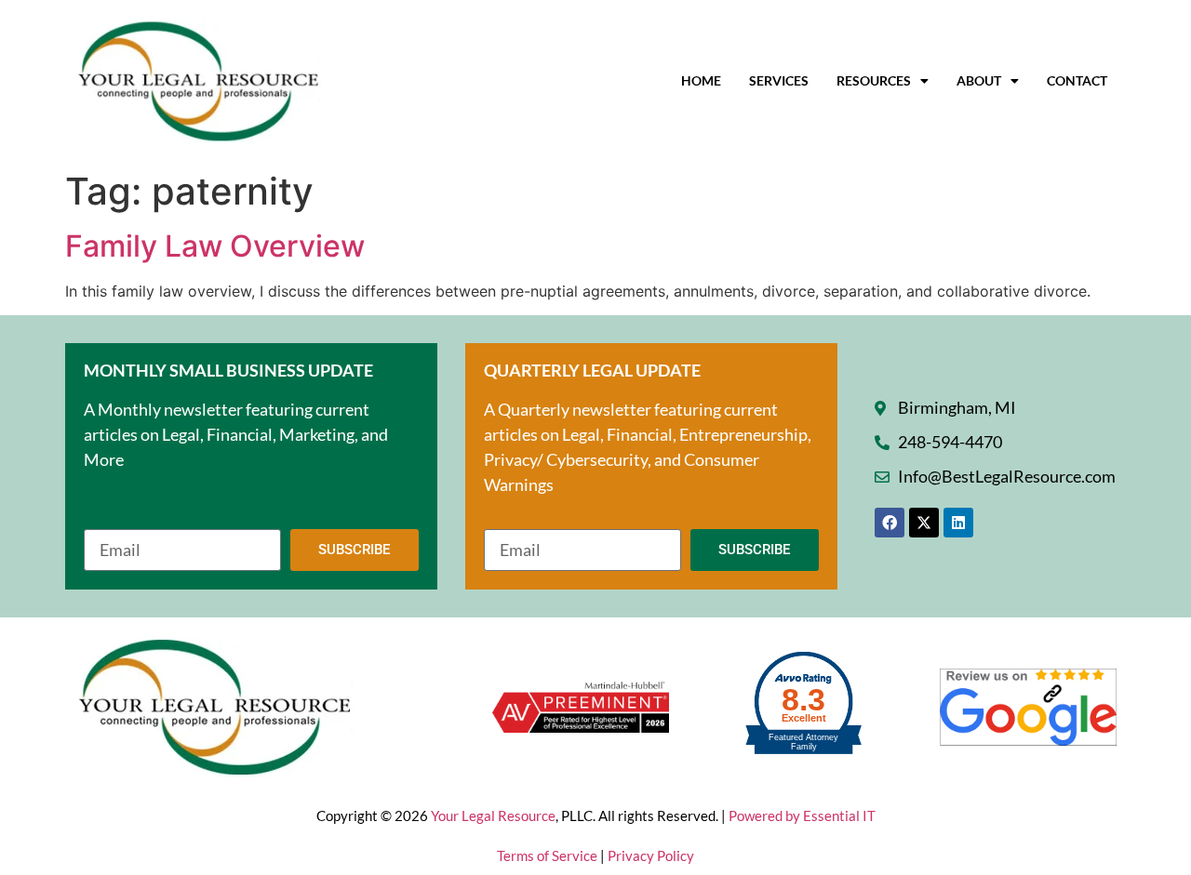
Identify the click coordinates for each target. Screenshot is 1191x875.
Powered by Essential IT (802, 815)
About (979, 80)
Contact (1077, 80)
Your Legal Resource (493, 815)
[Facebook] (889, 522)
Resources (873, 80)
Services (779, 80)
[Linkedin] (958, 522)
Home (701, 80)
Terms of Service (548, 855)
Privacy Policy (651, 855)
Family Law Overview (215, 246)
